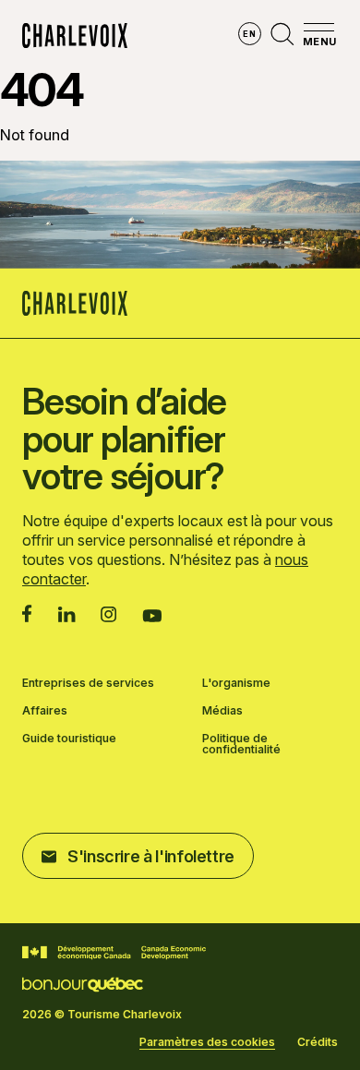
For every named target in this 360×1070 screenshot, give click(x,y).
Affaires (44, 710)
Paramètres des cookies (207, 1042)
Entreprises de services (88, 683)
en (249, 34)
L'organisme (236, 683)
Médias (222, 710)
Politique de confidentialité (241, 744)
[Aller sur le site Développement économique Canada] (114, 952)
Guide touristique (69, 739)
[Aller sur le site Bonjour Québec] (82, 984)
